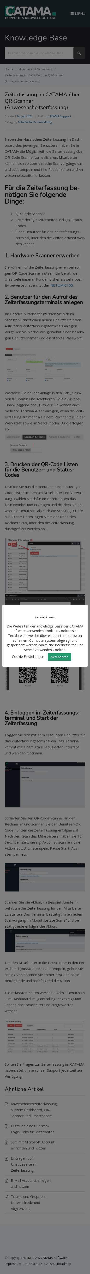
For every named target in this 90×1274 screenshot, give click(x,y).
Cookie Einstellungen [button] (28, 656)
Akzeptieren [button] (59, 657)
